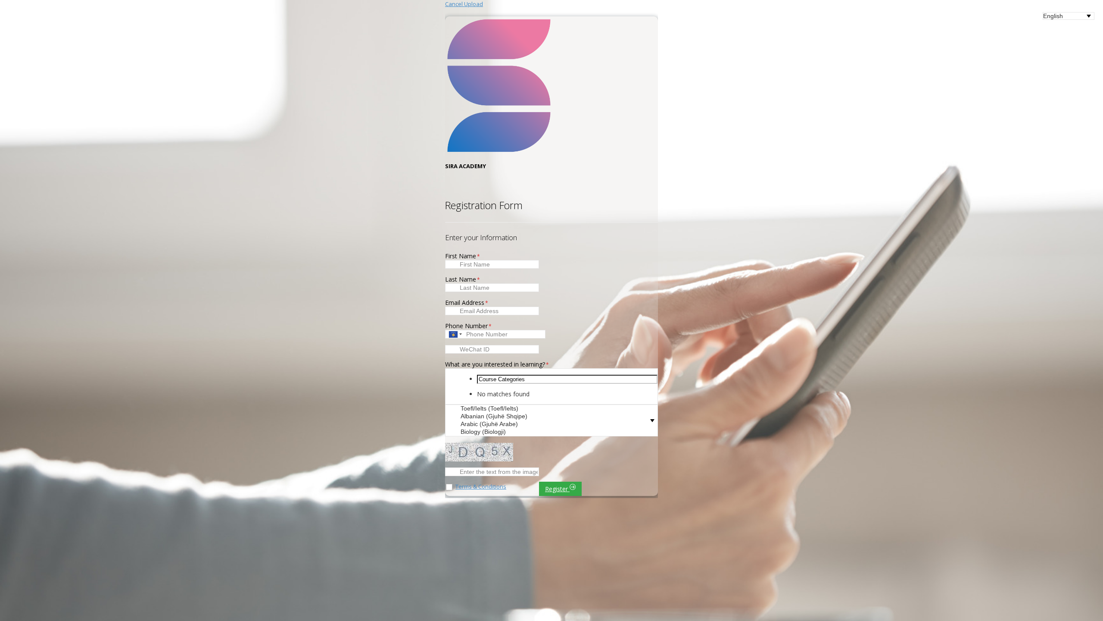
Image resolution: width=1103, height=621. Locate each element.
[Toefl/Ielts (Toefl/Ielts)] (555, 409)
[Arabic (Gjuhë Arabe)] (555, 424)
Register (557, 489)
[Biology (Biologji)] (555, 432)
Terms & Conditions (480, 486)
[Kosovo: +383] (455, 334)
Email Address (466, 302)
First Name (462, 256)
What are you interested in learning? (497, 364)
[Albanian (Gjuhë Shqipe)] (555, 416)
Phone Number (468, 326)
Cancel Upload (464, 4)
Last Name (462, 279)
